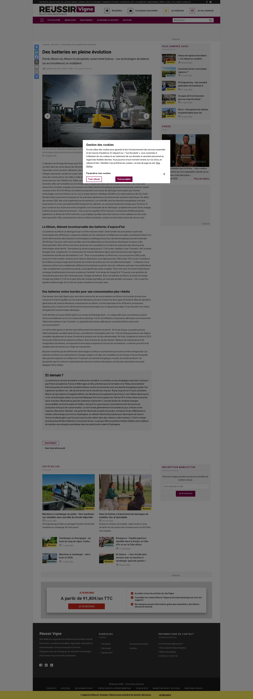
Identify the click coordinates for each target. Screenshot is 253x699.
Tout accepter (124, 179)
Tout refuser (94, 179)
